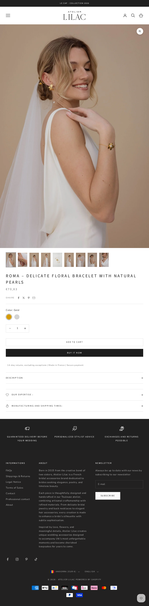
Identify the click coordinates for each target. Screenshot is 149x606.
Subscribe (108, 495)
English (90, 571)
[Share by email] (33, 297)
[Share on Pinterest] (28, 297)
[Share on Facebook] (18, 297)
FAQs (9, 470)
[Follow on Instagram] (17, 559)
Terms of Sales (14, 487)
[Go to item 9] (104, 259)
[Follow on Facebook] (7, 559)
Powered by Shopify (88, 579)
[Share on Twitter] (23, 297)
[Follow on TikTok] (36, 559)
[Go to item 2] (22, 259)
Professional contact (18, 499)
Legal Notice (13, 482)
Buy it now (74, 352)
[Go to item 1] (11, 259)
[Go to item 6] (69, 259)
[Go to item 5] (57, 259)
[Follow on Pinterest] (26, 559)
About (9, 505)
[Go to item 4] (46, 259)
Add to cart (74, 342)
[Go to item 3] (34, 259)
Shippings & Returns (18, 476)
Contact (10, 493)
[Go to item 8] (92, 259)
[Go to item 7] (81, 259)
